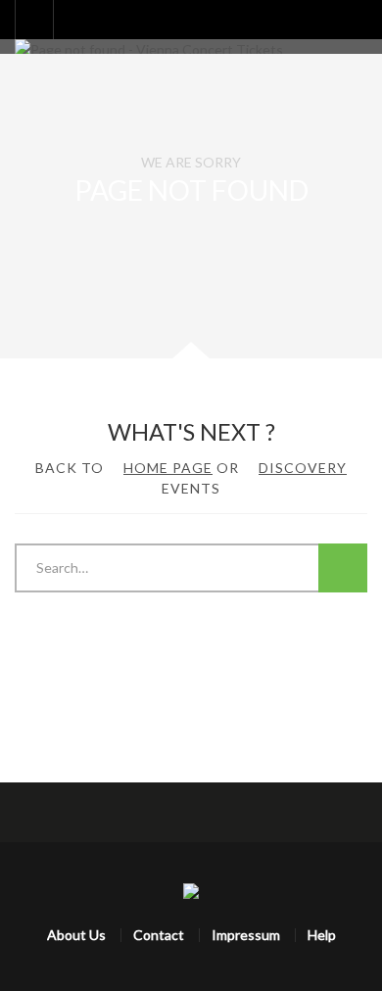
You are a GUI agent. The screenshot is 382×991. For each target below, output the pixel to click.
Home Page (168, 467)
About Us (76, 934)
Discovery (303, 467)
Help (322, 934)
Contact (158, 934)
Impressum (246, 934)
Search (342, 567)
